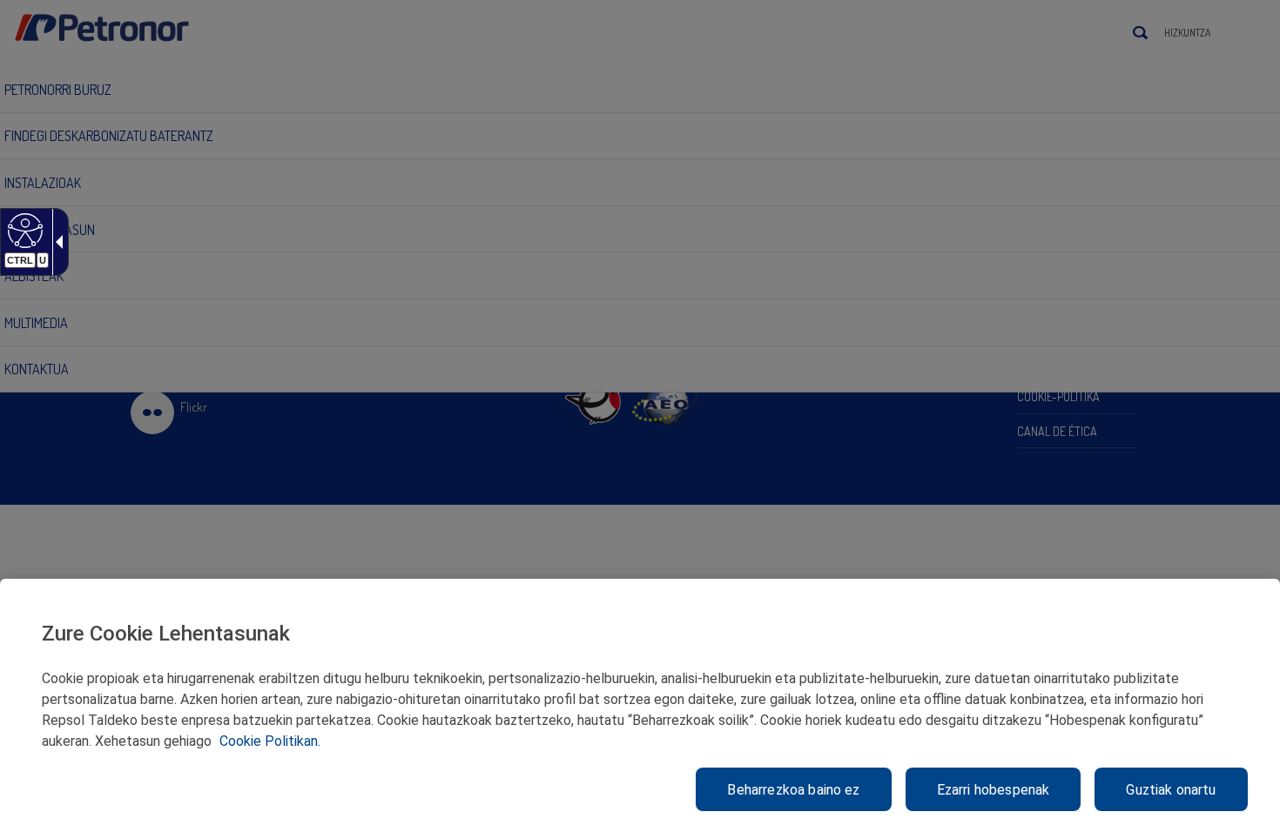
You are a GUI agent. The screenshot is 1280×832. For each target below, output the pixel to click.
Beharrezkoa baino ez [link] (793, 790)
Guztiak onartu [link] (1171, 790)
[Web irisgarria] (23, 230)
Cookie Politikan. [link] (269, 741)
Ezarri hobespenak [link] (993, 790)
